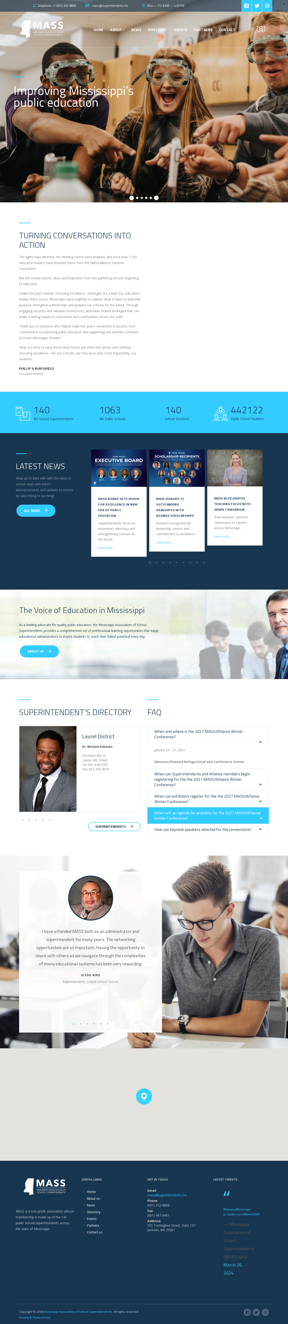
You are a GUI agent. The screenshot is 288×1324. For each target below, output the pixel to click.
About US (36, 651)
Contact (227, 29)
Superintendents (111, 826)
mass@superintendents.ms (110, 5)
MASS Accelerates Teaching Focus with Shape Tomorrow (232, 504)
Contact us (95, 1232)
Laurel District (98, 736)
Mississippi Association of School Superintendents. (78, 1312)
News (136, 29)
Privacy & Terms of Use (35, 1317)
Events (180, 29)
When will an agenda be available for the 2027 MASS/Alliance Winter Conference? (207, 815)
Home (99, 29)
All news (32, 510)
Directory (157, 29)
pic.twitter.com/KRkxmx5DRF (241, 1214)
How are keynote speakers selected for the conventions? (203, 829)
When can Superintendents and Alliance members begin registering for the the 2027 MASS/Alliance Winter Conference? (202, 779)
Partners (203, 29)
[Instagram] (267, 6)
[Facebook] (246, 6)
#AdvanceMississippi (237, 1209)
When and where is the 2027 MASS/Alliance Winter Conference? (198, 734)
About (116, 29)
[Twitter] (257, 6)
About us (93, 1198)
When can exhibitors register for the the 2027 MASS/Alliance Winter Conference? (206, 799)
